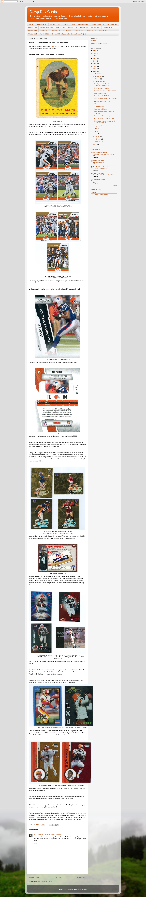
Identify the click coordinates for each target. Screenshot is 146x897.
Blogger (84, 889)
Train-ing (95, 181)
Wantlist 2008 (79, 31)
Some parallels (99, 106)
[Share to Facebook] (56, 825)
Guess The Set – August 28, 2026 (103, 175)
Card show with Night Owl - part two (105, 96)
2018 (95, 66)
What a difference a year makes (104, 118)
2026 (95, 50)
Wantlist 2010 (103, 31)
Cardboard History (99, 179)
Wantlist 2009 (91, 31)
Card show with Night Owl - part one (105, 98)
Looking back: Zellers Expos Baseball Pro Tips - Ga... (103, 84)
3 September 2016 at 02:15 (52, 834)
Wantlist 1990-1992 (97, 24)
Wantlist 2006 (56, 31)
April (96, 134)
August (97, 126)
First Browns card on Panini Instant (105, 91)
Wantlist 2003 (107, 27)
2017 (95, 69)
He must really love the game (103, 116)
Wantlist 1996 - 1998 (46, 27)
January (97, 141)
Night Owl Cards (98, 160)
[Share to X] (54, 825)
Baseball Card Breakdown (101, 167)
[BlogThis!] (52, 825)
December (98, 74)
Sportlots (93, 192)
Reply (35, 843)
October (97, 79)
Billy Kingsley (38, 834)
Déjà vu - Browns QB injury (102, 93)
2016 (95, 71)
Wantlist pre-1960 (41, 24)
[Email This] (50, 825)
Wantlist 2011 (32, 34)
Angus (95, 40)
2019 (95, 63)
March (97, 136)
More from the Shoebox (101, 88)
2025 (95, 53)
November (98, 76)
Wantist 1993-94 (112, 24)
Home (31, 24)
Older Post (81, 878)
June (96, 131)
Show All (115, 185)
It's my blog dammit (98, 162)
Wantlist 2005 (44, 31)
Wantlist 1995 (32, 27)
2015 (95, 145)
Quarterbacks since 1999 (102, 101)
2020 (95, 61)
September (98, 81)
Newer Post (34, 878)
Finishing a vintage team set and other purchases (104, 121)
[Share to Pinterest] (58, 825)
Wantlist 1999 (60, 27)
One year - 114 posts (100, 109)
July (96, 128)
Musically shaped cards (100, 168)
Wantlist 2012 (44, 34)
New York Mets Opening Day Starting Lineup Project (69, 34)
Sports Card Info (98, 173)
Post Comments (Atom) (44, 881)
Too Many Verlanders (100, 152)
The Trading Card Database (99, 194)
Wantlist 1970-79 (69, 24)
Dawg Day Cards (43, 12)
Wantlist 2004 (32, 31)
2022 (95, 58)
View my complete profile (99, 43)
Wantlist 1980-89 (83, 24)
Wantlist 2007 (67, 31)
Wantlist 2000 (72, 27)
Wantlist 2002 (95, 27)
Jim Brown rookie (56, 46)
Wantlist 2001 (84, 27)
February (98, 139)
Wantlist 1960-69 (55, 24)
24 (95, 104)
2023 (95, 56)
